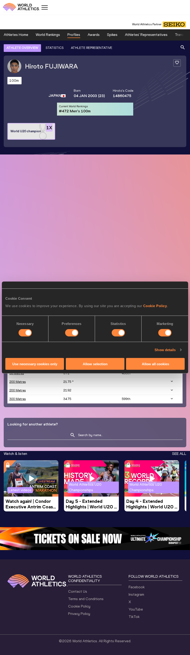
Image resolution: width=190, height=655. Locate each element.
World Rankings (48, 34)
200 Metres (17, 382)
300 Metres (17, 399)
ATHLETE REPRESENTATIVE (91, 48)
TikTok (134, 616)
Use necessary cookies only (34, 364)
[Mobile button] (44, 7)
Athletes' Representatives (146, 34)
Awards (94, 34)
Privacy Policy (79, 613)
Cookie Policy (155, 306)
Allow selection (95, 364)
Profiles (73, 34)
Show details (165, 350)
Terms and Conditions (86, 599)
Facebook (137, 587)
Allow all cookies (155, 364)
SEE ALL (179, 453)
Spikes (112, 34)
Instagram (136, 594)
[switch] (71, 333)
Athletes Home (16, 34)
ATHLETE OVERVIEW (22, 48)
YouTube (136, 609)
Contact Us (77, 591)
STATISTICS (54, 48)
